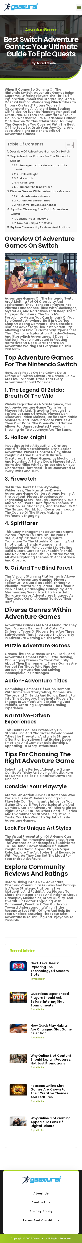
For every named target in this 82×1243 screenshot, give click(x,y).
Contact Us (41, 1202)
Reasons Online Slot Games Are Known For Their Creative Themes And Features (49, 1091)
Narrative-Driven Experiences (36, 205)
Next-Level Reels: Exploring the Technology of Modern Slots (50, 969)
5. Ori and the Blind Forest (34, 187)
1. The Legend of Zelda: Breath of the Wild (41, 167)
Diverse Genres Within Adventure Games (40, 191)
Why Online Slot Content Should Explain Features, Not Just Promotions (51, 1059)
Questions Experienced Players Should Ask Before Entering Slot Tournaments (50, 999)
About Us (41, 1193)
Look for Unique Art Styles (34, 223)
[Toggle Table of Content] (67, 145)
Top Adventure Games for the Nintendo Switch (40, 158)
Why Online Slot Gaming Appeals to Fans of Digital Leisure (51, 1122)
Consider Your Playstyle (32, 218)
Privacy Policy (41, 1211)
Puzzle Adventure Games (33, 196)
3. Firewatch (25, 178)
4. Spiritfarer (25, 182)
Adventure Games (41, 30)
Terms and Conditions (41, 1220)
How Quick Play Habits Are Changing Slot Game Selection (51, 1029)
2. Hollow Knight (27, 174)
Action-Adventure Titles (33, 200)
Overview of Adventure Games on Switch (40, 151)
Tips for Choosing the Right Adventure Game (39, 211)
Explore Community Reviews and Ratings (40, 227)
